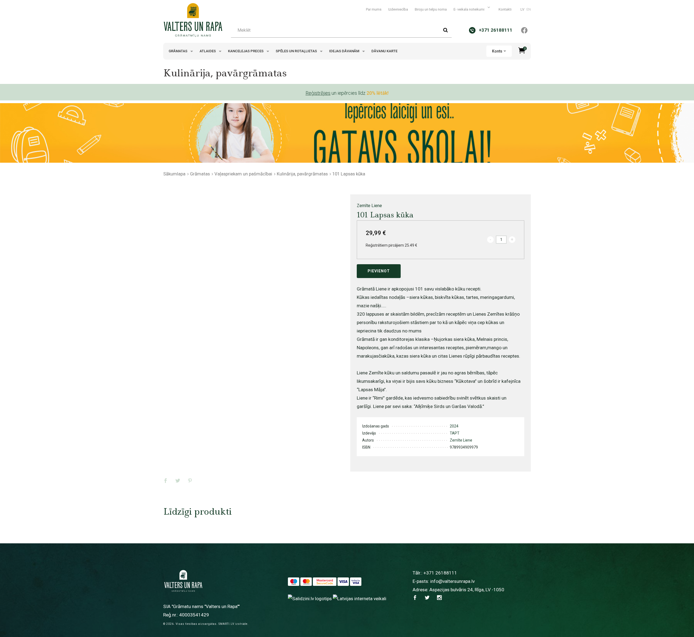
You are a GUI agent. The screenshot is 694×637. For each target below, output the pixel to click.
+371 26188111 (440, 573)
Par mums (373, 9)
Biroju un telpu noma (431, 9)
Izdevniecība (398, 9)
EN (528, 9)
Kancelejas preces (246, 51)
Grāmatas (178, 51)
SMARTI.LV (226, 623)
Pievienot (379, 271)
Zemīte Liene (369, 205)
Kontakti (505, 9)
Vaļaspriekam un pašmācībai (243, 174)
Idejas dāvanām (344, 51)
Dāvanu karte (384, 51)
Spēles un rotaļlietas (297, 51)
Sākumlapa (174, 174)
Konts (497, 51)
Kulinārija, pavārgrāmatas (302, 174)
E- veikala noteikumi (469, 9)
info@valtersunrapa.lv (452, 581)
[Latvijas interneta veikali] (359, 598)
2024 (454, 426)
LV (522, 9)
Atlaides (208, 51)
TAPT (455, 433)
